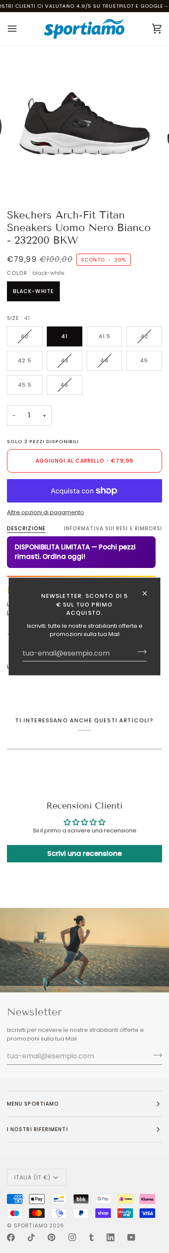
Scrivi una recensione (84, 853)
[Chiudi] (148, 593)
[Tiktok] (31, 1237)
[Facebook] (11, 1237)
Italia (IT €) (32, 1177)
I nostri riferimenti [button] (37, 1129)
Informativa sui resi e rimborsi (113, 528)
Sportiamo (31, 1225)
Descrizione (26, 528)
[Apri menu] (20, 29)
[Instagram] (72, 1237)
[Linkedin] (110, 1237)
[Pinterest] (51, 1237)
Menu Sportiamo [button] (33, 1103)
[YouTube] (131, 1237)
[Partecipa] (139, 652)
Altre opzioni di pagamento (45, 512)
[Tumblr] (91, 1237)
